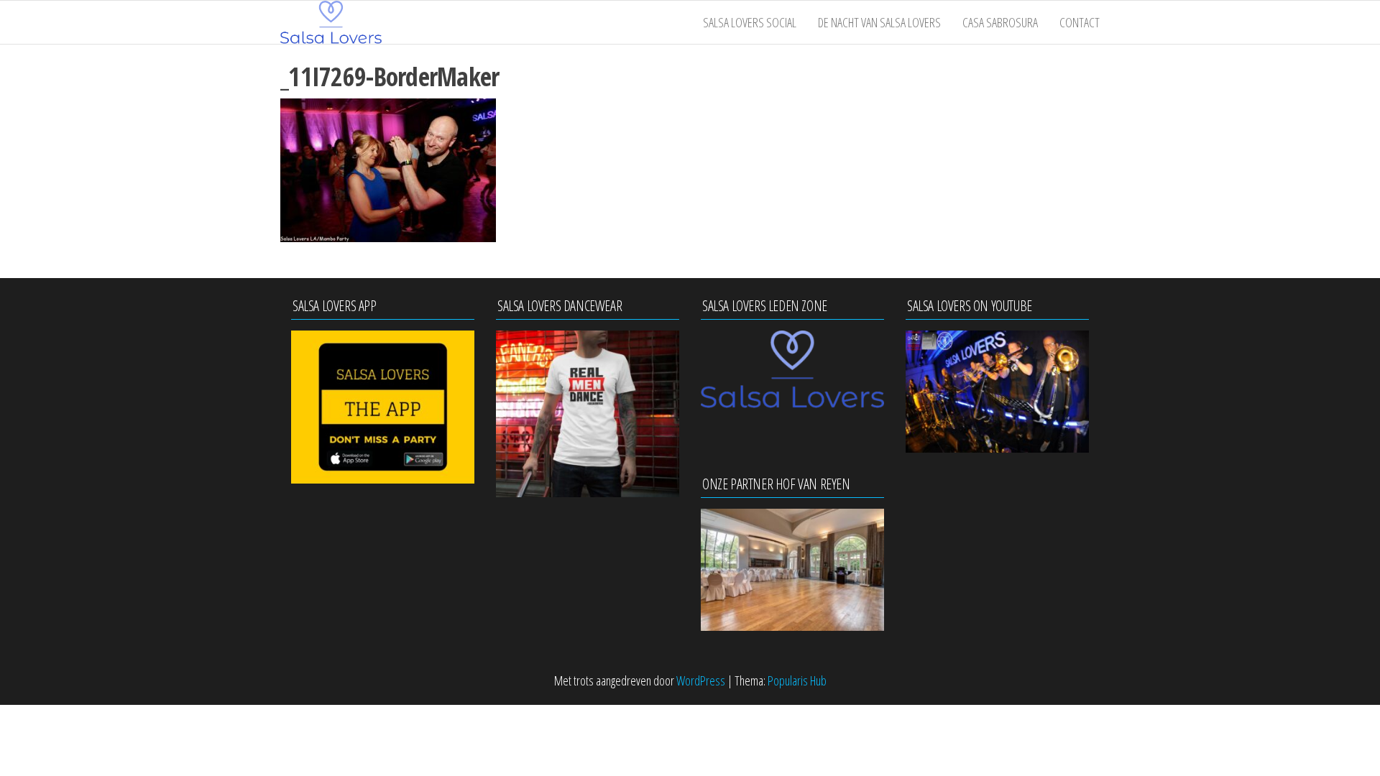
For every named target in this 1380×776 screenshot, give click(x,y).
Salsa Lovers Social (749, 22)
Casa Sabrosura (1000, 22)
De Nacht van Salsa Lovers (879, 22)
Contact (1079, 22)
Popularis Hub (797, 680)
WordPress (700, 680)
